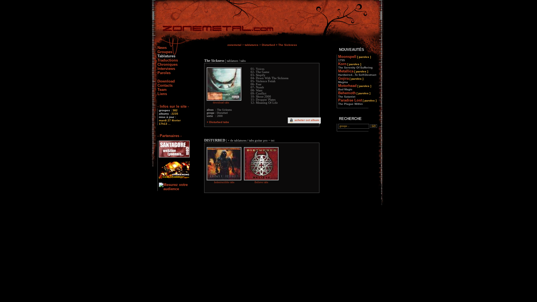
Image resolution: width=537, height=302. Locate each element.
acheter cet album (307, 120)
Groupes (164, 52)
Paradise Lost (357, 101)
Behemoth (354, 94)
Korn (355, 65)
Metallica (357, 72)
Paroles (164, 73)
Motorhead (354, 87)
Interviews (166, 69)
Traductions (167, 60)
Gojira (350, 80)
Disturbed (268, 44)
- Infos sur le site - (173, 106)
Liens (162, 94)
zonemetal (234, 44)
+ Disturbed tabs (218, 122)
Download (166, 81)
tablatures (251, 44)
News (162, 48)
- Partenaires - (169, 136)
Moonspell (354, 58)
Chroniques (167, 64)
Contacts (165, 85)
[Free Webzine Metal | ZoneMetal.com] (212, 29)
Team (162, 90)
